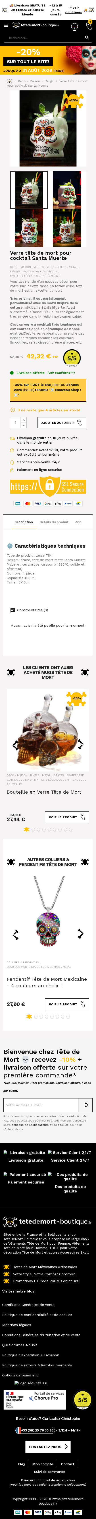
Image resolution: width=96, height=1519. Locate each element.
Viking (27, 779)
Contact (67, 1464)
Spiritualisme (50, 276)
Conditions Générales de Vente (28, 1305)
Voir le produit (63, 817)
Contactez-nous (45, 1447)
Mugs (50, 267)
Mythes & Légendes (24, 276)
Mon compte (42, 1464)
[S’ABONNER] (86, 1105)
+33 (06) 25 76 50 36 (37, 1430)
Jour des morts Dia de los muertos (33, 966)
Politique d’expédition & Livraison (30, 1355)
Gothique (50, 271)
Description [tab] (24, 522)
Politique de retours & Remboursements (37, 1365)
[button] (26, 829)
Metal (73, 267)
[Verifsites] (70, 358)
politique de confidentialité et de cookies (40, 1124)
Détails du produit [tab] (54, 522)
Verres (38, 267)
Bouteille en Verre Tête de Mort (44, 792)
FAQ (21, 1464)
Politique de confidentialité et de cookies (37, 1315)
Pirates (15, 271)
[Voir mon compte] (74, 25)
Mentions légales (16, 1325)
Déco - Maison (20, 267)
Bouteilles (15, 784)
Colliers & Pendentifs (23, 962)
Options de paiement (20, 1375)
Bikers (61, 267)
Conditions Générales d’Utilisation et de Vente (41, 1335)
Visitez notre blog (18, 1291)
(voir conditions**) (61, 372)
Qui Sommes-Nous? (19, 1345)
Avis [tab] (78, 522)
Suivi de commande (49, 1472)
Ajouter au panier (57, 423)
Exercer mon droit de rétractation (48, 1480)
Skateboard (32, 271)
